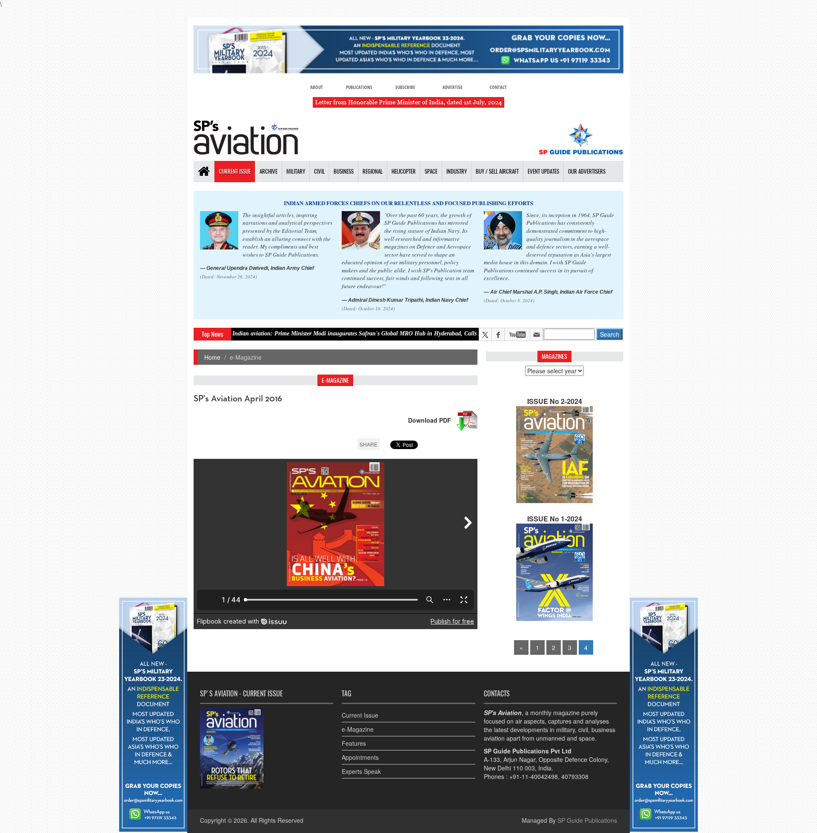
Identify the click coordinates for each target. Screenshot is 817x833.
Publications (359, 87)
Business (344, 171)
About (316, 87)
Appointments (360, 757)
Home (212, 357)
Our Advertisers (587, 171)
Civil (319, 171)
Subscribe (405, 87)
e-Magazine (358, 729)
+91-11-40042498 (533, 776)
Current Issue (235, 171)
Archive (268, 171)
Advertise (453, 87)
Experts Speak (361, 771)
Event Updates (543, 171)
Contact (498, 87)
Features (354, 743)
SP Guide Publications (587, 820)
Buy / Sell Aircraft (497, 171)
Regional (373, 171)
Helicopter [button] (403, 171)
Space (431, 171)
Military (295, 171)
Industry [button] (456, 171)
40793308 (574, 776)
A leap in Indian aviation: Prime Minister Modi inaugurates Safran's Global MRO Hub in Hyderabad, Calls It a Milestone (308, 333)
